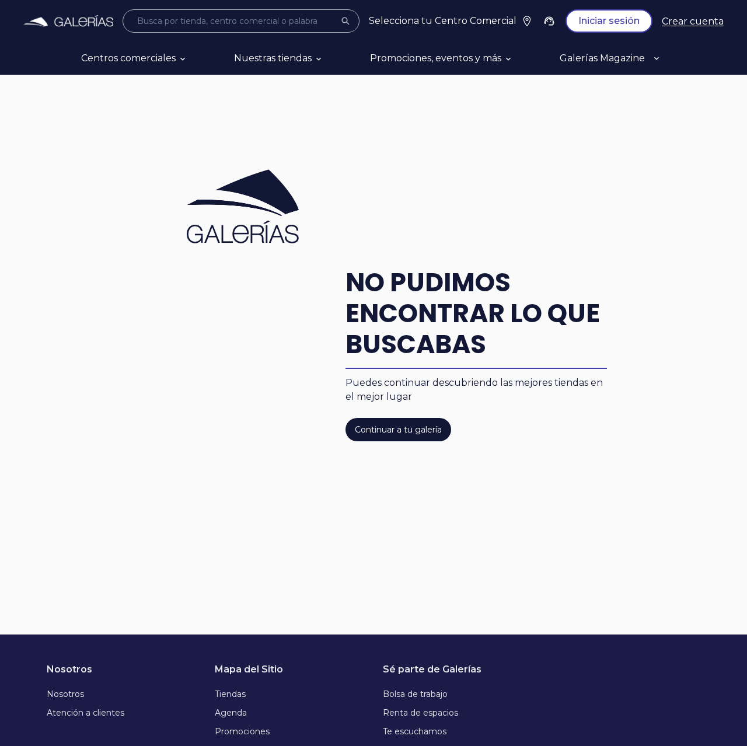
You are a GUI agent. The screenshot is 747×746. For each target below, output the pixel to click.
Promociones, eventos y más (435, 58)
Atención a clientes (85, 712)
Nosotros (65, 694)
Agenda (231, 712)
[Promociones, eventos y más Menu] (522, 58)
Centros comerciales (128, 58)
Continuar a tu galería (398, 429)
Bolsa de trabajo (415, 694)
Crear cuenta (693, 21)
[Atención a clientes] (549, 21)
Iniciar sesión (609, 20)
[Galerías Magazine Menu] (670, 58)
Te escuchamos (414, 731)
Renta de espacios (420, 712)
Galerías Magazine (602, 58)
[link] (68, 21)
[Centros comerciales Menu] (196, 58)
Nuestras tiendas (273, 58)
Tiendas (230, 694)
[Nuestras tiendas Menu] (332, 58)
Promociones (242, 731)
